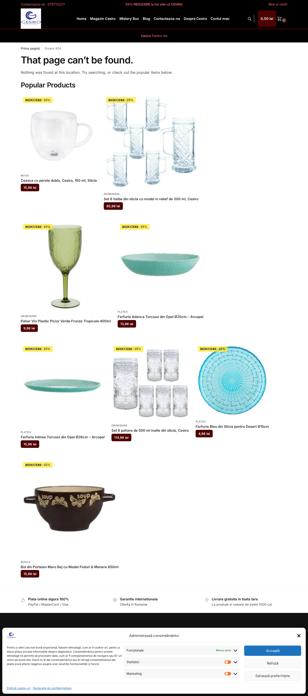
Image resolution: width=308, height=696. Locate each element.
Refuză (272, 663)
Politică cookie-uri (19, 688)
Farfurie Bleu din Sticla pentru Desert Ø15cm (232, 426)
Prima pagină (30, 48)
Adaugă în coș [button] (58, 198)
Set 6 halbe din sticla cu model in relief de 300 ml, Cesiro (151, 199)
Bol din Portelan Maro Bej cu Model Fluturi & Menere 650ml (70, 567)
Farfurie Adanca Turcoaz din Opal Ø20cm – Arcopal (160, 317)
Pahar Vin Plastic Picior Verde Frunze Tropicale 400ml (66, 321)
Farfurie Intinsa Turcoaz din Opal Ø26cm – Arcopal (63, 437)
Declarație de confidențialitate (52, 688)
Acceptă (273, 651)
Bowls (26, 562)
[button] (299, 635)
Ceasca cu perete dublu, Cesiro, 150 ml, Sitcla (59, 180)
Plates (123, 311)
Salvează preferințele (272, 676)
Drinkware (112, 194)
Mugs (25, 175)
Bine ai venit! (278, 4)
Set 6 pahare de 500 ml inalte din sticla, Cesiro (150, 430)
